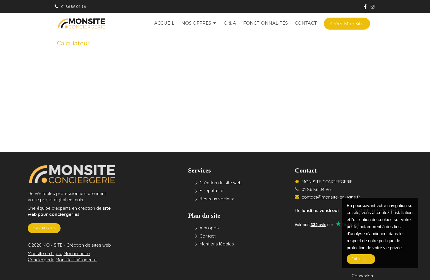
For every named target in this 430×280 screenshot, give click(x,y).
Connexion (362, 276)
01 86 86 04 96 (316, 189)
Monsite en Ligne (45, 253)
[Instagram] (372, 7)
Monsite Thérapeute (76, 259)
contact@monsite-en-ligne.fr (331, 197)
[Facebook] (365, 7)
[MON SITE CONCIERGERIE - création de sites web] (81, 23)
